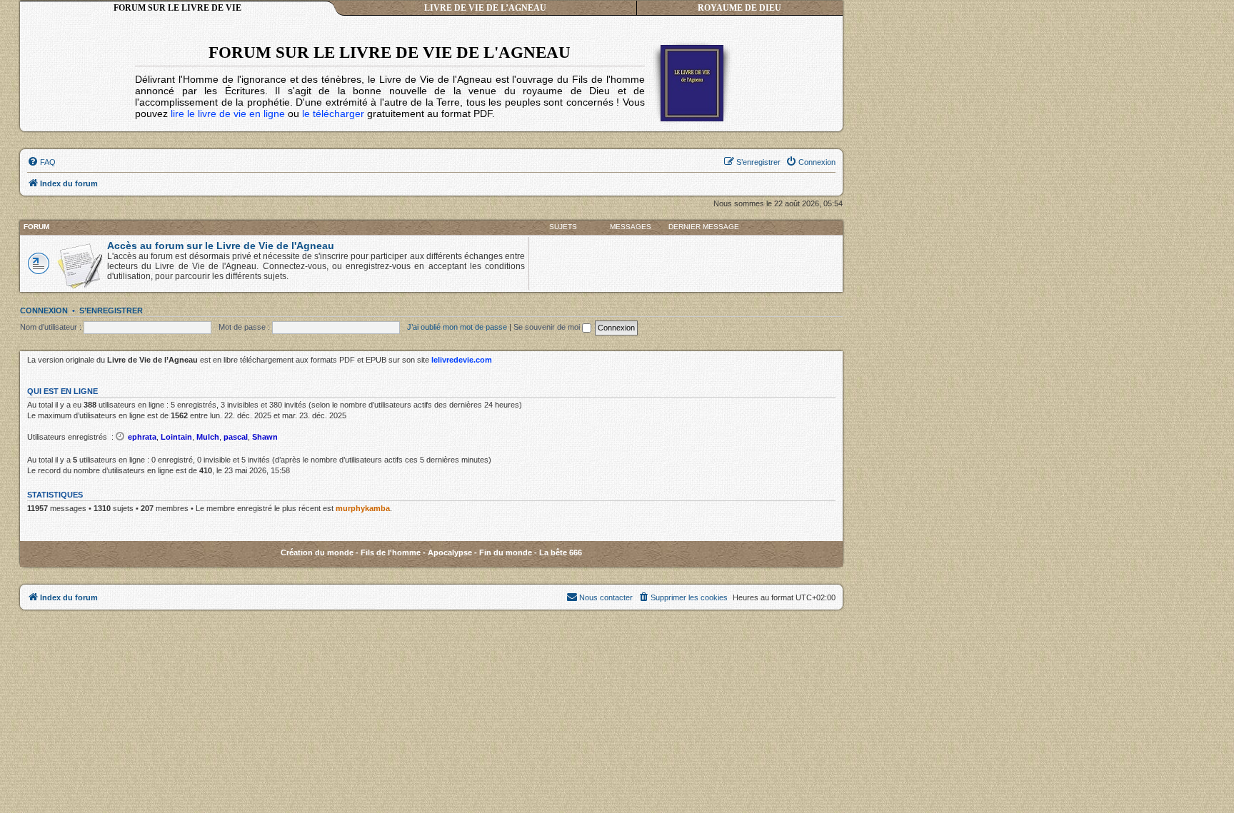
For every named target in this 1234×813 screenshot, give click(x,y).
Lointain (176, 437)
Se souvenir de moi (547, 327)
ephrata (142, 437)
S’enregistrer (111, 310)
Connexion (44, 310)
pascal (236, 437)
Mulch (207, 437)
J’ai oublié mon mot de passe (457, 327)
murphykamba (363, 508)
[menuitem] (41, 162)
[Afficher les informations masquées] (121, 436)
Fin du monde (505, 552)
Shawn (265, 437)
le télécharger (333, 113)
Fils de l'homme (391, 552)
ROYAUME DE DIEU (739, 8)
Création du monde (317, 552)
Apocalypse (450, 552)
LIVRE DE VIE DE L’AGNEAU (485, 8)
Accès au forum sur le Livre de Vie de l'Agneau (220, 245)
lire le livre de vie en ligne (228, 113)
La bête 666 (560, 552)
